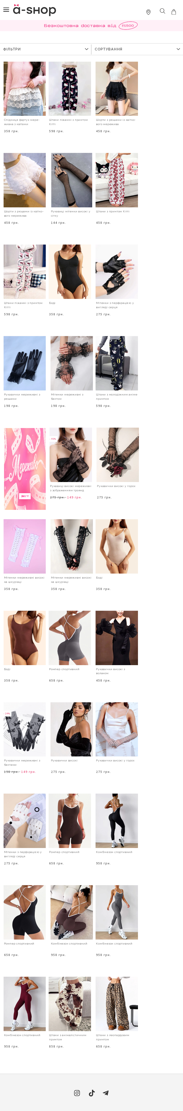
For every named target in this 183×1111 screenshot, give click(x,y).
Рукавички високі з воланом (110, 671)
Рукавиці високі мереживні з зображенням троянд (71, 488)
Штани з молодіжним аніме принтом (116, 396)
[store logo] (34, 10)
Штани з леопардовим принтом (112, 1037)
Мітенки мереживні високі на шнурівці (24, 580)
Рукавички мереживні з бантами (22, 762)
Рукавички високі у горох (116, 486)
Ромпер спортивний (64, 669)
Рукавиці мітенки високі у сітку (71, 213)
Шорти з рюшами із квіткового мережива (116, 122)
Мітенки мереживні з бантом (67, 396)
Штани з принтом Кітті (113, 211)
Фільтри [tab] (12, 49)
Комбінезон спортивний (114, 852)
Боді (52, 303)
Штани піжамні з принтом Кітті (23, 305)
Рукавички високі (64, 760)
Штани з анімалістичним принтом (67, 1037)
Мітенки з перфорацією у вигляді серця (115, 305)
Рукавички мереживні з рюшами (22, 396)
